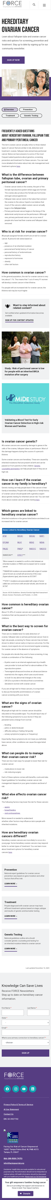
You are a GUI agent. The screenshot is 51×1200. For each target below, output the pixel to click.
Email (4, 1028)
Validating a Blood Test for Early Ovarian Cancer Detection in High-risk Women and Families (24, 423)
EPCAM (6, 542)
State (4, 1018)
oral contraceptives (12, 813)
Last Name (32, 1008)
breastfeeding (10, 810)
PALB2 (5, 549)
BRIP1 (42, 536)
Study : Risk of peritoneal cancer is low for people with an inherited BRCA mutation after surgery (24, 371)
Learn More (9, 884)
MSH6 (42, 542)
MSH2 (31, 542)
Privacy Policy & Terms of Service (18, 1104)
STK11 (20, 555)
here (18, 166)
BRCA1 (20, 536)
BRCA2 (32, 536)
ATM (4, 536)
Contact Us (8, 1114)
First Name (6, 1008)
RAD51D (43, 549)
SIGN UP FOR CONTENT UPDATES (19, 320)
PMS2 (19, 549)
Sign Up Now (13, 60)
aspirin (7, 807)
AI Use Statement (11, 1109)
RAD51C (32, 549)
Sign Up (25, 1053)
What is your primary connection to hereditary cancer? (24, 1038)
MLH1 (19, 542)
